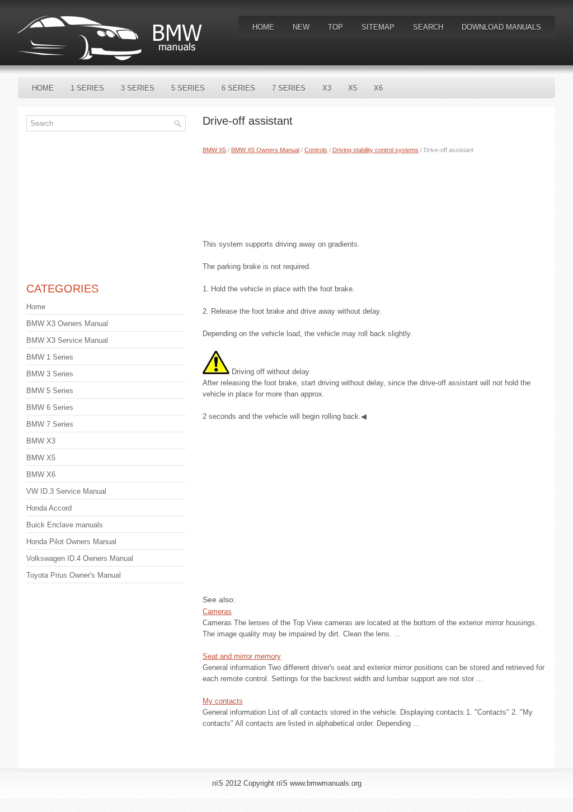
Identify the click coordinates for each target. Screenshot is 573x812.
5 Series (188, 88)
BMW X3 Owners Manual (67, 323)
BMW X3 (40, 441)
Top (335, 27)
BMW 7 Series (49, 424)
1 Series (87, 88)
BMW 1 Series (49, 357)
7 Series (289, 88)
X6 (378, 88)
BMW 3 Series (49, 374)
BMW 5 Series (49, 390)
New (301, 27)
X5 (352, 88)
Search (428, 27)
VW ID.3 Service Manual (66, 491)
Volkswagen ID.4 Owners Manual (79, 558)
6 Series (238, 88)
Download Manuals (501, 27)
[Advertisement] (375, 194)
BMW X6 (40, 474)
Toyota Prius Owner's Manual (73, 575)
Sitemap (377, 27)
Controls (315, 150)
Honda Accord (49, 508)
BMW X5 (214, 150)
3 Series (137, 88)
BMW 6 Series (49, 407)
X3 (326, 88)
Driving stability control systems (375, 150)
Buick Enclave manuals (64, 525)
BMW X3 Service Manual (67, 340)
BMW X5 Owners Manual (265, 150)
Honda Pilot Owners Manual (71, 541)
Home (263, 27)
